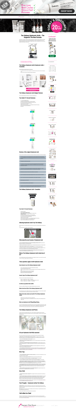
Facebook (38, 405)
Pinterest (43, 405)
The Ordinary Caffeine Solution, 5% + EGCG (34, 348)
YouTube (39, 405)
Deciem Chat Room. (26, 397)
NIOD (47, 16)
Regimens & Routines (36, 16)
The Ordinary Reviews (42, 16)
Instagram (41, 405)
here (28, 305)
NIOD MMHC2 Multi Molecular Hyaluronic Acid (27, 380)
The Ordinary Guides (30, 16)
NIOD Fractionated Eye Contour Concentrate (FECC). (26, 349)
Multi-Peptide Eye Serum (42, 348)
